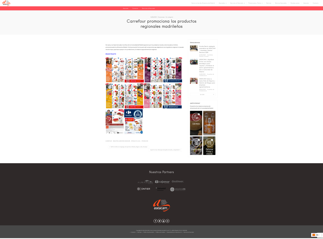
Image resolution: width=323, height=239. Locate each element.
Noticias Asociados (280, 3)
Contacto (315, 3)
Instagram (167, 221)
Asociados (222, 3)
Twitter (159, 221)
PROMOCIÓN (145, 141)
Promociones (161, 17)
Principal (206, 56)
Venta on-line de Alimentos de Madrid (203, 3)
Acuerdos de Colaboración (206, 75)
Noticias (268, 3)
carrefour (109, 141)
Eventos (201, 56)
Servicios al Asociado (236, 3)
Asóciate (306, 3)
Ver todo (202, 94)
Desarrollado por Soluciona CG (174, 232)
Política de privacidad (148, 232)
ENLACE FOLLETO (111, 54)
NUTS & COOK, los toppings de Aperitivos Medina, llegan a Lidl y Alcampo (129, 147)
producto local (136, 141)
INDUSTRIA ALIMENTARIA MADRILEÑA (121, 141)
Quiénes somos (295, 3)
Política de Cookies (160, 232)
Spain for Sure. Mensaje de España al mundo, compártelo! (164, 150)
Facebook (155, 221)
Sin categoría (169, 17)
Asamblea (210, 55)
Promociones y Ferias (254, 3)
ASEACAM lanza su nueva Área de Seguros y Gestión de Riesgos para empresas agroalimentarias (207, 83)
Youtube (163, 221)
